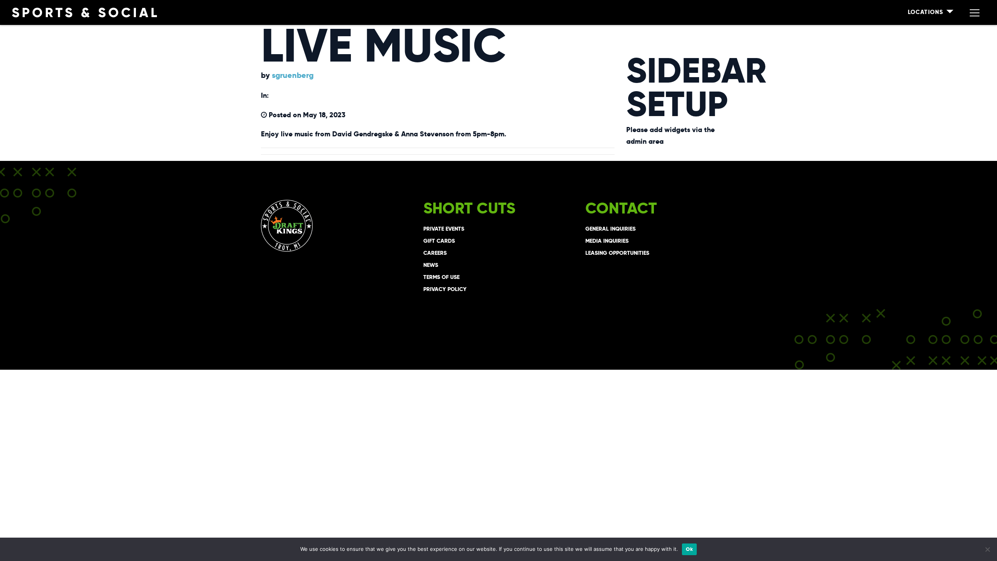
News (430, 264)
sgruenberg (293, 75)
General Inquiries (610, 228)
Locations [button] (926, 12)
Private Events (443, 228)
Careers (435, 252)
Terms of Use (441, 276)
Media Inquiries (607, 240)
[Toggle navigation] (974, 12)
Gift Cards (439, 240)
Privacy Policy (445, 289)
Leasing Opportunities (617, 252)
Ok (689, 549)
